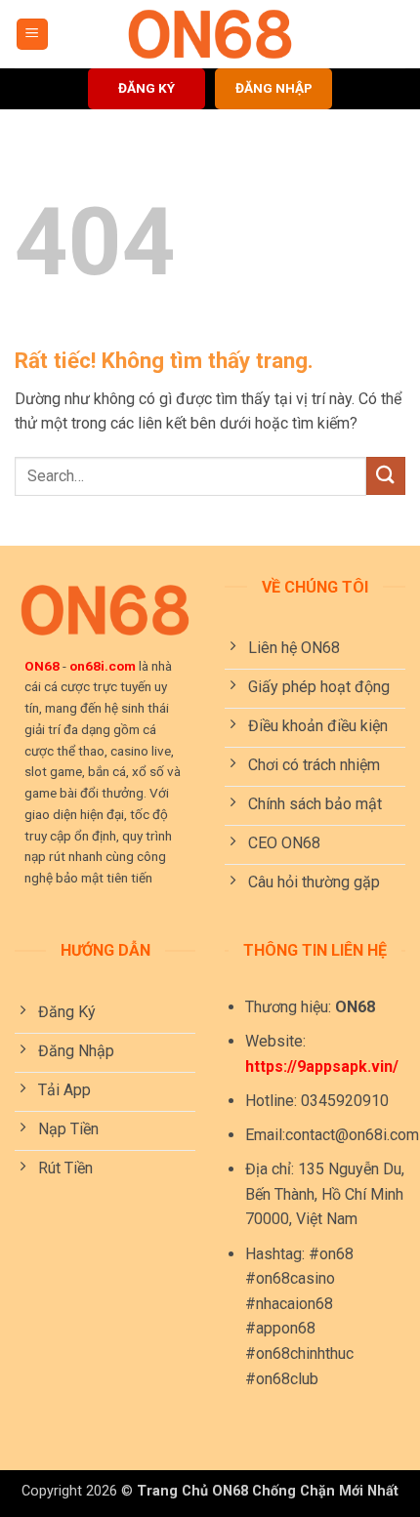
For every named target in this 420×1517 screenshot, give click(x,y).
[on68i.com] (210, 34)
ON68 (42, 666)
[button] (32, 35)
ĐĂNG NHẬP (274, 88)
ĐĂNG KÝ (146, 88)
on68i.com (102, 666)
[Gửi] (385, 476)
